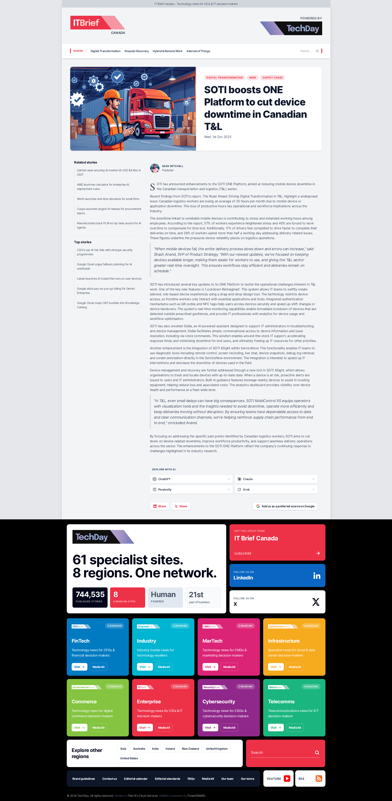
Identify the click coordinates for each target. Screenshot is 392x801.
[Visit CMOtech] (218, 626)
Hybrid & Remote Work (167, 51)
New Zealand (190, 748)
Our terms (247, 778)
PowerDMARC (197, 795)
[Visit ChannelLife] (152, 626)
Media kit (98, 667)
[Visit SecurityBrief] (218, 687)
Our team (227, 778)
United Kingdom (217, 748)
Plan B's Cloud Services (143, 795)
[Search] (317, 50)
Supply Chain (272, 77)
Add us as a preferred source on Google (288, 506)
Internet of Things (198, 51)
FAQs (191, 778)
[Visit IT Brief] (152, 687)
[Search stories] (317, 752)
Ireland (170, 748)
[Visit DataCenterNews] (283, 626)
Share (162, 506)
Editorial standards (167, 778)
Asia (123, 748)
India (155, 748)
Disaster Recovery (137, 51)
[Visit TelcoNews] (283, 687)
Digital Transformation (105, 51)
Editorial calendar (136, 778)
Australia (139, 748)
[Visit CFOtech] (87, 626)
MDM (252, 77)
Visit (77, 667)
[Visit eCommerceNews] (87, 687)
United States (129, 758)
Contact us (109, 778)
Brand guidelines (83, 778)
